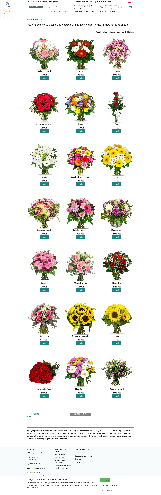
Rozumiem (105, 480)
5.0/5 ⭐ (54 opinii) (33, 472)
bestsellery (112, 32)
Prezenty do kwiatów (107, 11)
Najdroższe (129, 32)
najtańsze (120, 32)
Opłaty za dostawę (100, 2)
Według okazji (50, 11)
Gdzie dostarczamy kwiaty (83, 2)
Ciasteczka (78, 459)
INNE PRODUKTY (80, 414)
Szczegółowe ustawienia (110, 485)
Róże (94, 11)
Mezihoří (38, 19)
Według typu (64, 11)
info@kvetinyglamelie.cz (52, 2)
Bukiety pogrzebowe (80, 11)
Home (29, 19)
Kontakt (110, 2)
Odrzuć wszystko (107, 490)
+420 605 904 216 (35, 2)
